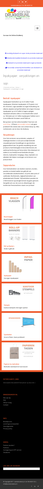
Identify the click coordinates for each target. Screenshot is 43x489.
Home (17, 87)
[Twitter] (25, 2)
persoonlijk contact (23, 124)
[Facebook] (19, 2)
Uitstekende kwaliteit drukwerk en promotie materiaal (25, 58)
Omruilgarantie (8, 426)
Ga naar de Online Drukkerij (13, 35)
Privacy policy (7, 429)
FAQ (4, 400)
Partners (6, 448)
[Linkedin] (22, 2)
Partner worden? (8, 445)
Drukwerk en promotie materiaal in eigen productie (24, 63)
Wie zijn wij (6, 398)
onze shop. (7, 124)
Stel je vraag (7, 403)
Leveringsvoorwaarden (11, 424)
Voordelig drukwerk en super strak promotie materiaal (24, 53)
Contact (5, 405)
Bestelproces (7, 422)
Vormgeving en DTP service (12, 450)
